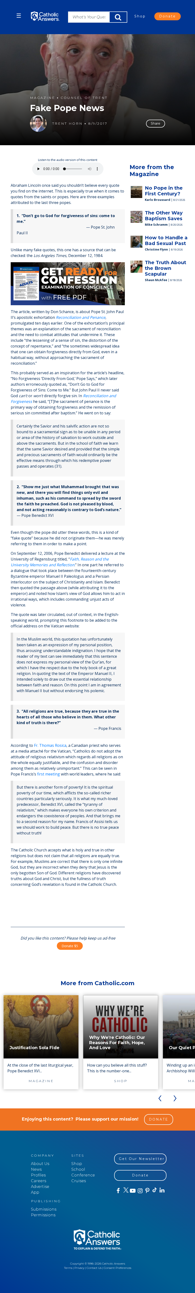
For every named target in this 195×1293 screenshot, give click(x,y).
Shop (140, 16)
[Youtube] (132, 1190)
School (78, 1169)
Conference (83, 1175)
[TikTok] (154, 1190)
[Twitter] (125, 1190)
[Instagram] (139, 1190)
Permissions (43, 1215)
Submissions (43, 1209)
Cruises (78, 1181)
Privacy (79, 1268)
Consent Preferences (117, 1268)
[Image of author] (38, 123)
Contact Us (94, 1268)
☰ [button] (18, 15)
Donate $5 (70, 946)
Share (155, 123)
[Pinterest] (147, 1190)
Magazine (42, 98)
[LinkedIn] (162, 1190)
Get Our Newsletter (142, 1159)
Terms (68, 1268)
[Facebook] (118, 1190)
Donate (167, 16)
